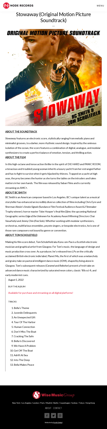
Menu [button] (100, 5)
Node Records (24, 5)
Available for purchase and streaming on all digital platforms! (40, 292)
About (48, 408)
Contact (57, 408)
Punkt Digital (57, 422)
